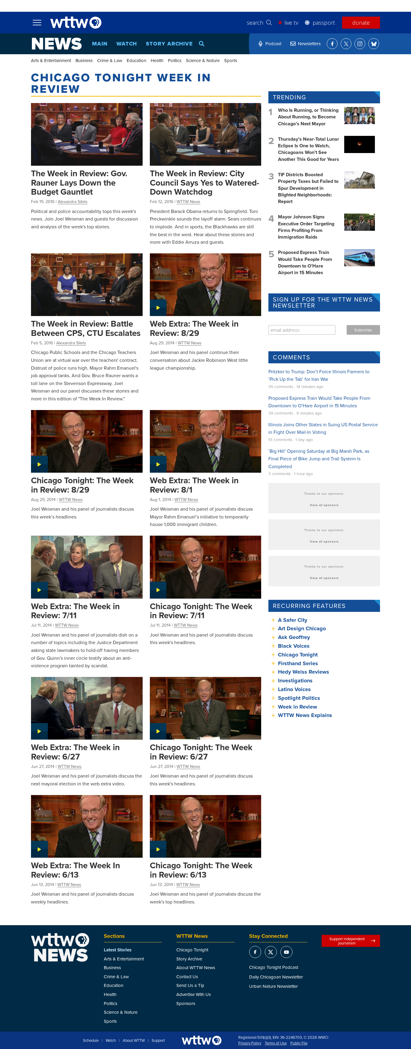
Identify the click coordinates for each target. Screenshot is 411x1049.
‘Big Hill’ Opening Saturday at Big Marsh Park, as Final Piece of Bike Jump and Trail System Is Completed (318, 459)
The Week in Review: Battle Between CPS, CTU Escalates (86, 328)
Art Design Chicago (302, 628)
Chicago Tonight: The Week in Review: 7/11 (201, 611)
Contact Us (187, 976)
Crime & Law (109, 60)
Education (136, 60)
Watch (126, 44)
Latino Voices (294, 689)
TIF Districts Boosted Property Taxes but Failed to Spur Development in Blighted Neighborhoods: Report (308, 188)
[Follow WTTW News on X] (346, 43)
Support (158, 1040)
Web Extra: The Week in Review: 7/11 (75, 611)
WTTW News (188, 202)
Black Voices (294, 646)
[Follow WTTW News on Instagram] (359, 43)
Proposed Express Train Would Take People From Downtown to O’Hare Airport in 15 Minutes (305, 262)
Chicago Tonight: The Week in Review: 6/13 (201, 870)
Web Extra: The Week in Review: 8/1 (194, 485)
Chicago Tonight (298, 655)
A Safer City (292, 620)
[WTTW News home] (57, 44)
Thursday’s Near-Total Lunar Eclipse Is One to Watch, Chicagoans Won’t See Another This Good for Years (308, 149)
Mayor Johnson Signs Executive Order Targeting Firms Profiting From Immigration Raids (306, 226)
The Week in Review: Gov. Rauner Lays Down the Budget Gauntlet (79, 182)
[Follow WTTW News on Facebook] (332, 43)
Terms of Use (276, 1043)
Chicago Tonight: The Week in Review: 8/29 (82, 485)
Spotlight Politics (299, 698)
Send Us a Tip (190, 985)
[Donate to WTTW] (201, 1040)
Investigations (295, 680)
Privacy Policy (249, 1043)
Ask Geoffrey (294, 637)
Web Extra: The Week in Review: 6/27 (75, 751)
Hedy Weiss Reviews (303, 672)
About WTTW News (195, 967)
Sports (230, 60)
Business (84, 60)
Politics (174, 60)
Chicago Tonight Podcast (273, 967)
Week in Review (297, 707)
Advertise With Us (193, 994)
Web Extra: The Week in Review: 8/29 (194, 328)
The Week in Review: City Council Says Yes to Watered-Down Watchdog (204, 182)
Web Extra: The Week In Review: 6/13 (75, 870)
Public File (298, 1043)
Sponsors (185, 1003)
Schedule (91, 1040)
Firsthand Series (298, 663)
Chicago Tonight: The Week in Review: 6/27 (201, 751)
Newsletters (309, 43)
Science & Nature (203, 60)
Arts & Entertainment (51, 60)
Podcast (273, 43)
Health (157, 60)
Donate (361, 22)
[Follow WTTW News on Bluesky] (373, 43)
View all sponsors (324, 505)
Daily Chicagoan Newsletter (276, 977)
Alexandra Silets (73, 202)
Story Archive (169, 44)
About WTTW (134, 1040)
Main (99, 44)
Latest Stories (117, 950)
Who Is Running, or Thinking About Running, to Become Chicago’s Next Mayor (308, 117)
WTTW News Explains (306, 715)
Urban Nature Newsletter (273, 986)
